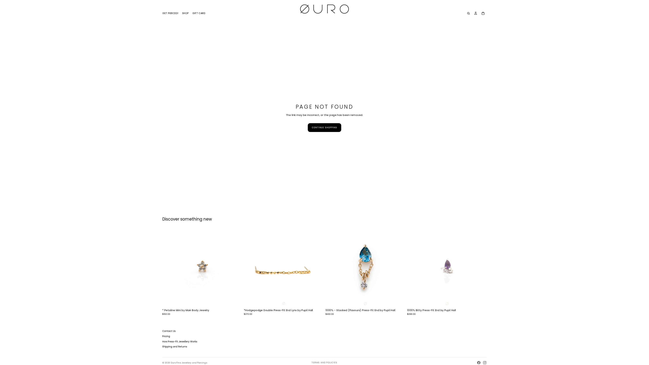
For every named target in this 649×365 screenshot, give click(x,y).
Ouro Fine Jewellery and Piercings (189, 362)
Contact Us (169, 331)
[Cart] (483, 13)
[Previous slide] (167, 267)
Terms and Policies (324, 362)
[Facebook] (479, 363)
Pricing (166, 336)
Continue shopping (324, 127)
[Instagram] (485, 363)
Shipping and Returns (174, 346)
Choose (239, 301)
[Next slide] (237, 267)
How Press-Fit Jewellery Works (179, 341)
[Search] (468, 13)
